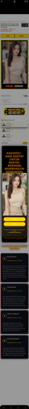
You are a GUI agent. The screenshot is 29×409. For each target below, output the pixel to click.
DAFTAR (14, 224)
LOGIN (14, 219)
